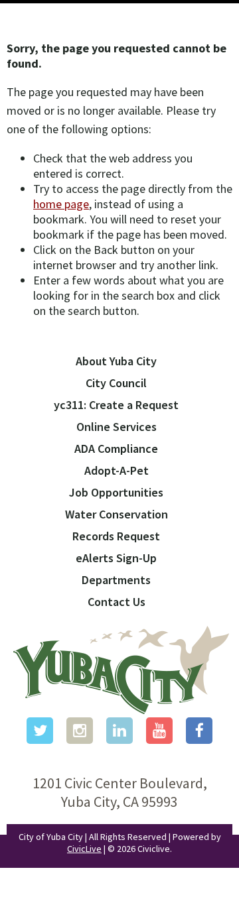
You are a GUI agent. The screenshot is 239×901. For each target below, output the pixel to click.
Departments (116, 579)
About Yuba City (116, 361)
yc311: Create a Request (116, 404)
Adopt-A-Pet (116, 470)
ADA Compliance (116, 448)
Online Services (116, 426)
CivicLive (84, 849)
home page (61, 203)
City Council (116, 382)
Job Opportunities (116, 492)
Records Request (116, 536)
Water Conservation (116, 514)
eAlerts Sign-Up (116, 558)
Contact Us (116, 601)
